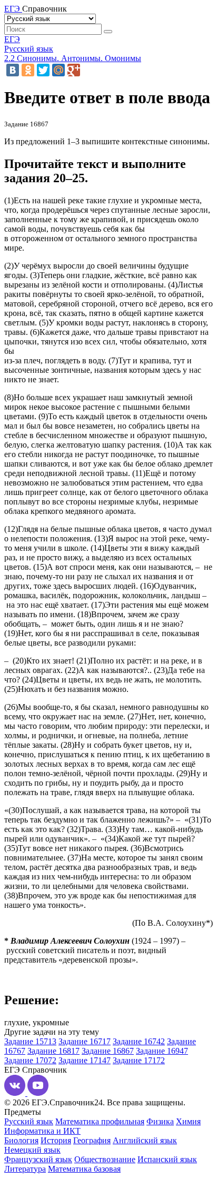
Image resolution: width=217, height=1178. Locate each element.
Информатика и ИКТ (42, 1130)
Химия (188, 1121)
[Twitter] (43, 70)
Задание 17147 (84, 1060)
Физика (160, 1121)
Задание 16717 (84, 1041)
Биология (21, 1140)
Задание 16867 (108, 1050)
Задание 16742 (139, 1041)
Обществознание (104, 1159)
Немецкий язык (32, 1149)
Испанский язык (167, 1159)
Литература (25, 1168)
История (56, 1140)
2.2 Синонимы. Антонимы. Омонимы (72, 58)
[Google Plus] (73, 70)
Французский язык (38, 1159)
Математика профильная (99, 1121)
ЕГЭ (12, 39)
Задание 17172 (139, 1060)
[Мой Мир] (58, 70)
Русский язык (28, 48)
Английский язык (145, 1140)
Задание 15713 (30, 1041)
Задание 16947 (162, 1050)
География (92, 1140)
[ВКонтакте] (12, 70)
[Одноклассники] (28, 70)
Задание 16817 (53, 1050)
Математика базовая (84, 1168)
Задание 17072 (30, 1060)
